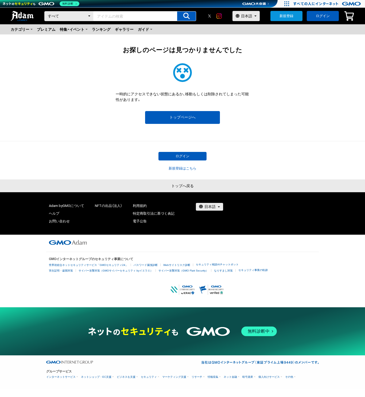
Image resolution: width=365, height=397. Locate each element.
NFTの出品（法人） (108, 206)
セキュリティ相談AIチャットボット (217, 264)
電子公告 (140, 221)
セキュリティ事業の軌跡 (253, 270)
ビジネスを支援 (126, 376)
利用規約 (140, 206)
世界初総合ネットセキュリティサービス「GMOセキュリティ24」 (88, 265)
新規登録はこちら (182, 168)
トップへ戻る (182, 186)
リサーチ (197, 376)
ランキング (101, 29)
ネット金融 (230, 376)
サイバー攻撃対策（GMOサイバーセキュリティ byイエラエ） (116, 270)
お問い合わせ (59, 221)
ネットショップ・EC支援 (96, 376)
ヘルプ (54, 213)
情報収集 (213, 376)
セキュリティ (149, 376)
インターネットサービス (61, 376)
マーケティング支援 (174, 376)
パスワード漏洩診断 (146, 265)
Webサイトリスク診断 (176, 265)
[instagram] (219, 16)
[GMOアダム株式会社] (68, 242)
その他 (289, 376)
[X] (209, 16)
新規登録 (286, 16)
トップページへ (182, 117)
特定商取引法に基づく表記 (153, 213)
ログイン (323, 16)
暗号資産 (247, 376)
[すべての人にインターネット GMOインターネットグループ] (327, 3)
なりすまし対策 (223, 270)
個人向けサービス (269, 376)
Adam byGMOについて (66, 206)
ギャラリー (124, 29)
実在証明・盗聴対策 (61, 270)
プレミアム (46, 29)
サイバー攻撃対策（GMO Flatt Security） (183, 270)
